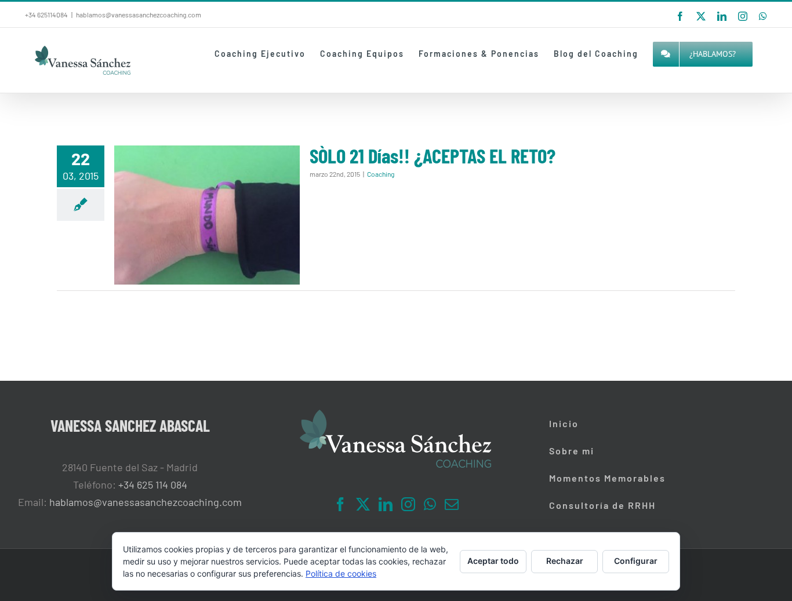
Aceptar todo (493, 561)
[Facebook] (340, 504)
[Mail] (452, 504)
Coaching (380, 174)
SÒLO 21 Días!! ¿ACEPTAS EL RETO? (432, 155)
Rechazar (564, 561)
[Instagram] (408, 504)
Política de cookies (341, 573)
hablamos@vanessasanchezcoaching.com (138, 14)
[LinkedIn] (386, 504)
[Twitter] (363, 504)
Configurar (635, 561)
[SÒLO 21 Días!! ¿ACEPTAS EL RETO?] (207, 215)
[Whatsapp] (430, 504)
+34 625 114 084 (152, 484)
